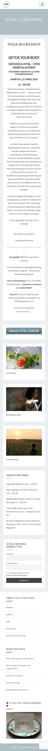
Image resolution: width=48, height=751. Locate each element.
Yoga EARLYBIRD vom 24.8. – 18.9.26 (21, 484)
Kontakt (9, 607)
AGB (8, 621)
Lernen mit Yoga (13, 683)
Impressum (11, 628)
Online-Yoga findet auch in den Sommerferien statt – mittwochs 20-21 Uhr (23, 511)
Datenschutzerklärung (16, 635)
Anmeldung (24, 311)
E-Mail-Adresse (12, 563)
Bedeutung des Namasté (17, 690)
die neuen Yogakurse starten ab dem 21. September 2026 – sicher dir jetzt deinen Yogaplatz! (23, 524)
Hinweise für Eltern (14, 675)
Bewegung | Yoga (13, 414)
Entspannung (12, 459)
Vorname (9, 554)
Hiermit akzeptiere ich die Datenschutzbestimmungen (17, 574)
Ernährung (10, 373)
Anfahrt (9, 614)
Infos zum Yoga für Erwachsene (20, 658)
